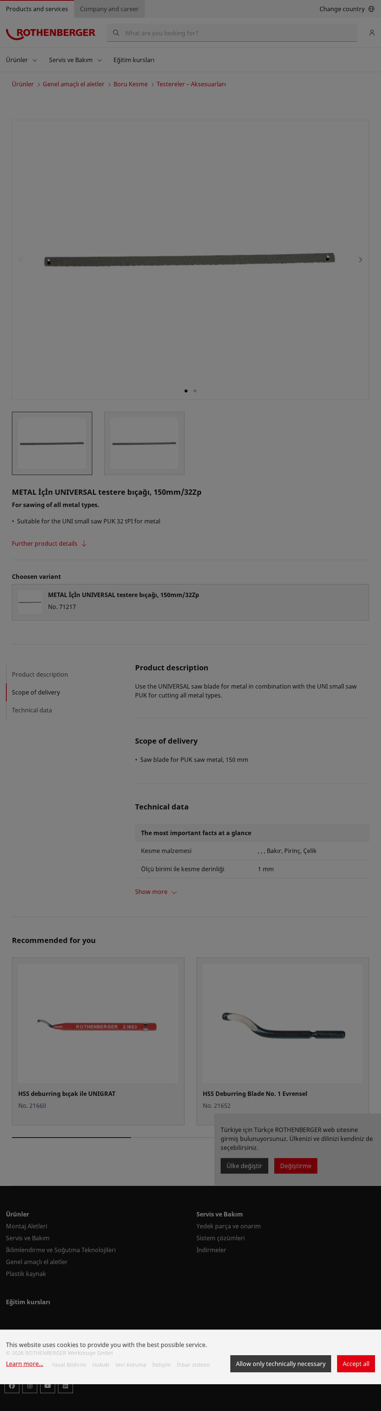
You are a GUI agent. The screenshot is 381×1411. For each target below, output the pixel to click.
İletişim (161, 1364)
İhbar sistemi (193, 1364)
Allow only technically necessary (281, 1364)
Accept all (356, 1364)
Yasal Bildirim (69, 1364)
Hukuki (100, 1364)
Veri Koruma (130, 1364)
